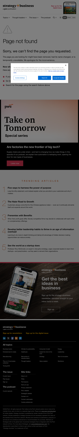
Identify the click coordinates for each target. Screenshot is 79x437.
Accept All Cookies (59, 78)
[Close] (66, 65)
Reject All (44, 78)
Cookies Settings (20, 78)
